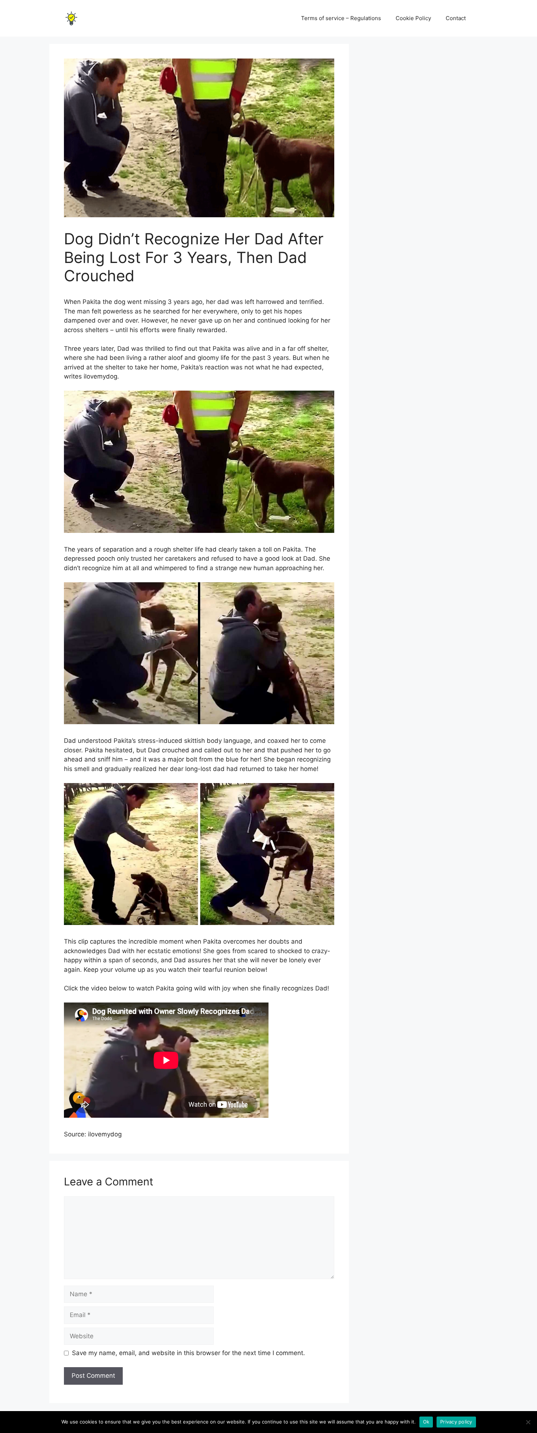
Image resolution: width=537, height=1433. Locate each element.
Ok (426, 1422)
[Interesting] (71, 18)
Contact (456, 18)
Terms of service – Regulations (341, 18)
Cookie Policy (413, 18)
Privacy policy (456, 1422)
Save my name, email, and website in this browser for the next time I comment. (188, 1353)
